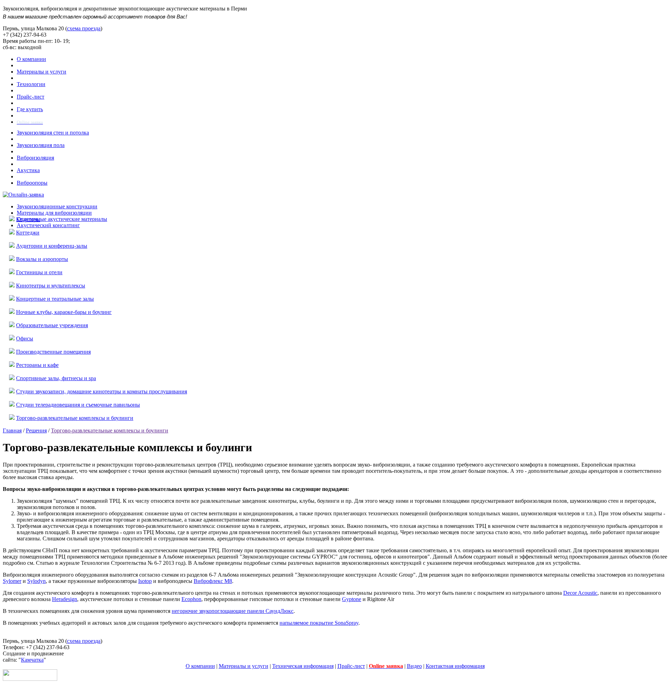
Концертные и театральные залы (55, 299)
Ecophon (191, 599)
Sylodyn (36, 581)
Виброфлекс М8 (213, 581)
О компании (31, 59)
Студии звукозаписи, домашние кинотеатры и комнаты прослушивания (101, 391)
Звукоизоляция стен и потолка (53, 133)
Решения (36, 430)
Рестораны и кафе (37, 365)
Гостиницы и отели (39, 272)
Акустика (28, 170)
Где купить (30, 109)
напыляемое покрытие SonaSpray (319, 623)
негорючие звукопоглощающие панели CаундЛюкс (232, 611)
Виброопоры (32, 183)
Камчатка (32, 660)
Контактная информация (455, 666)
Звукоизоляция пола (41, 145)
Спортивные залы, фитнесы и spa (56, 378)
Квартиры (28, 219)
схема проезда (83, 28)
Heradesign (64, 599)
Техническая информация (303, 666)
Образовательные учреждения (52, 325)
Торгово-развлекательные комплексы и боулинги (74, 418)
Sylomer (12, 581)
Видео (414, 666)
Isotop (145, 581)
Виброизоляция (35, 158)
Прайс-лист (30, 97)
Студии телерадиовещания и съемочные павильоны (78, 405)
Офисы (24, 338)
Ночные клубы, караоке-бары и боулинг (64, 312)
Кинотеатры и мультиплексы (50, 285)
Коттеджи (27, 233)
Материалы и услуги (41, 72)
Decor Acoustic (580, 593)
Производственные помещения (53, 352)
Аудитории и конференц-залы (51, 246)
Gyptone (351, 599)
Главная (12, 430)
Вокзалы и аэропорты (42, 259)
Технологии (31, 84)
